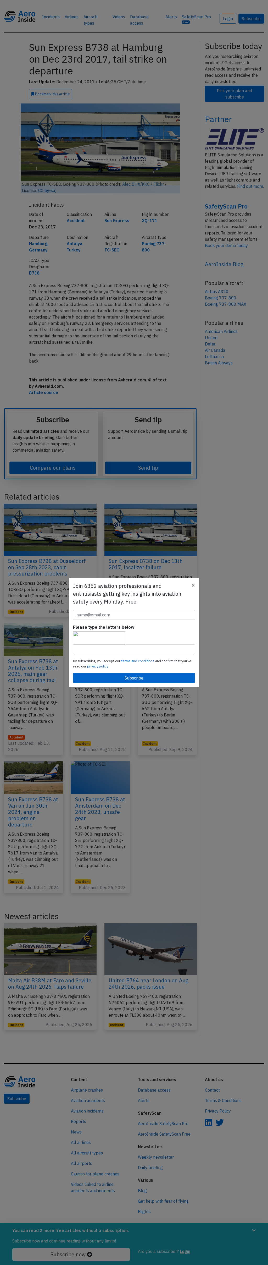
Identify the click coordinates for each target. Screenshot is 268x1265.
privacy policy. (98, 666)
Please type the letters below (103, 627)
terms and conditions (138, 661)
